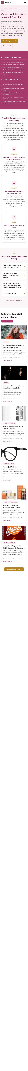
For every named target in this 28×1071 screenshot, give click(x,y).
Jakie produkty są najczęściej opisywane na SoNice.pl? (12, 266)
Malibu (6, 542)
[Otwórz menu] (25, 2)
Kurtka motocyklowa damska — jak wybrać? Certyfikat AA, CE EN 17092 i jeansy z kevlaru (13, 347)
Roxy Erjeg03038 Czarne (11, 467)
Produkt (6, 423)
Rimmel (13, 423)
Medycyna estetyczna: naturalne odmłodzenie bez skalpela (13, 387)
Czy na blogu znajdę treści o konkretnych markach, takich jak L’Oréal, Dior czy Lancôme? (12, 285)
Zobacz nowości (6, 321)
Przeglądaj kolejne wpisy (13, 569)
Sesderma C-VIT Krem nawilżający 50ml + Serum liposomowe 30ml (11, 507)
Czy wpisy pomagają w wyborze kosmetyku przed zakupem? (11, 275)
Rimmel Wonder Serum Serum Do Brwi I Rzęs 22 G (13, 427)
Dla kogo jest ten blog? (10, 293)
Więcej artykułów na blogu (13, 300)
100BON (6, 342)
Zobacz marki (7, 46)
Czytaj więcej (6, 360)
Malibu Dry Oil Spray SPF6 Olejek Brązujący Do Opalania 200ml (13, 548)
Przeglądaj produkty (8, 41)
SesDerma (14, 502)
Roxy (12, 463)
